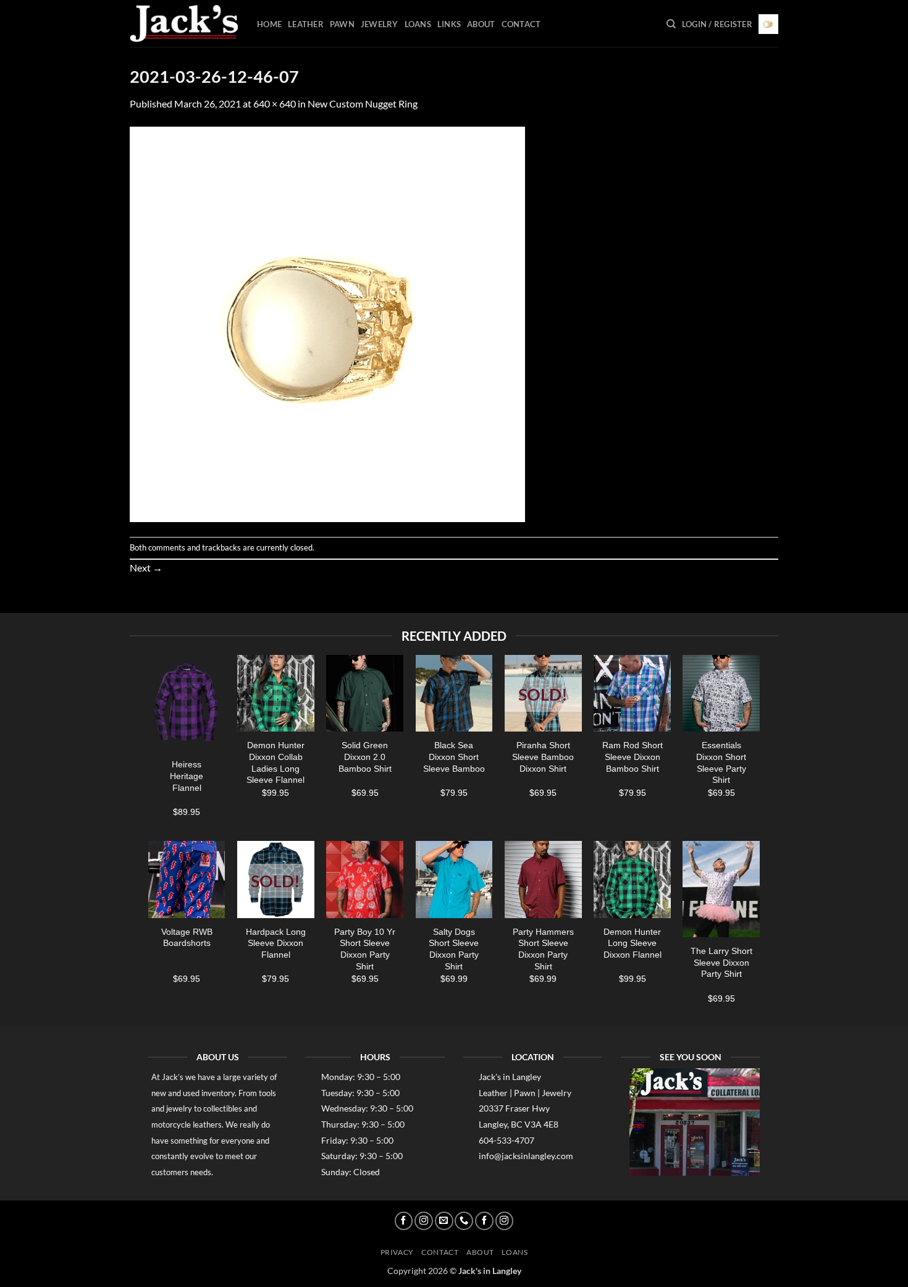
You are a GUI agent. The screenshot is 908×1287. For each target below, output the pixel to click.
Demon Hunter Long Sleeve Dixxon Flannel (632, 943)
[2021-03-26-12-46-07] (327, 323)
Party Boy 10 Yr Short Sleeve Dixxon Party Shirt (364, 949)
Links (449, 24)
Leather (306, 24)
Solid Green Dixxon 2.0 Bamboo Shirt (365, 756)
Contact (521, 24)
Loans (418, 24)
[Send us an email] (444, 1221)
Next (146, 567)
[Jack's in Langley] (184, 23)
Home (269, 24)
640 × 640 (274, 103)
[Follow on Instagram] (423, 1221)
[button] (717, 24)
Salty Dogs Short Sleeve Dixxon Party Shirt (454, 949)
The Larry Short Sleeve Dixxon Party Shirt (721, 962)
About (481, 24)
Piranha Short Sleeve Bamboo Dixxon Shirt (543, 756)
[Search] (671, 24)
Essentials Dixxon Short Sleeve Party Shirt (721, 762)
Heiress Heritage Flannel (186, 775)
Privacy (397, 1252)
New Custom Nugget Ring (363, 103)
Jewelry (379, 24)
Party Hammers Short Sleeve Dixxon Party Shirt (543, 949)
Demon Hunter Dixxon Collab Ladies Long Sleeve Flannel (275, 762)
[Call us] (464, 1221)
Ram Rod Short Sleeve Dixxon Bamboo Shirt (632, 756)
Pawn (342, 24)
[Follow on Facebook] (404, 1221)
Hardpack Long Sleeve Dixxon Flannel (276, 943)
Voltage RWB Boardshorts (186, 937)
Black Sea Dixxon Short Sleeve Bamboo (454, 756)
